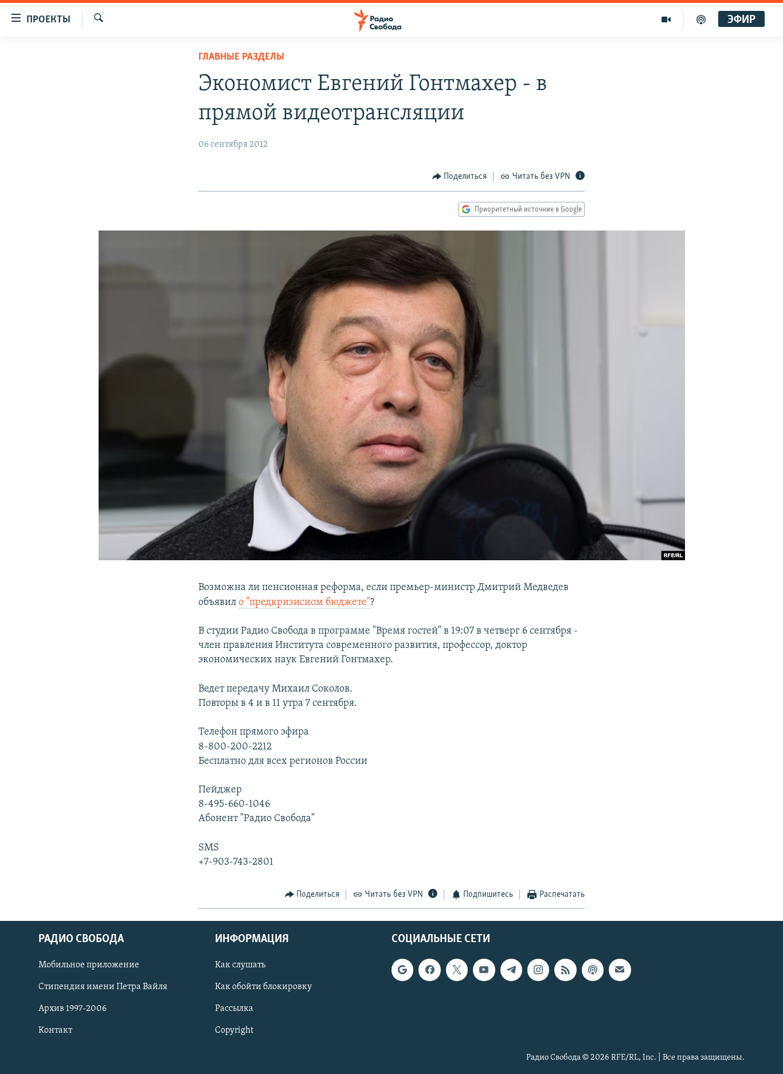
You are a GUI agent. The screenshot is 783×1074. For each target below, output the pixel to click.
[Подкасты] (593, 970)
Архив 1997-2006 (72, 1008)
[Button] (459, 176)
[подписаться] (620, 970)
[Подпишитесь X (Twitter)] (457, 970)
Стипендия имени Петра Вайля (102, 986)
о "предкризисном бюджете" (304, 602)
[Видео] (666, 19)
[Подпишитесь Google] (402, 970)
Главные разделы (241, 57)
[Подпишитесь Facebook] (429, 970)
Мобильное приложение (88, 965)
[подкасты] (701, 19)
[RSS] (565, 970)
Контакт (55, 1030)
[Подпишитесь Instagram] (538, 970)
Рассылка (234, 1008)
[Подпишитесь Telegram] (511, 970)
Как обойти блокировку (263, 986)
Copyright (234, 1030)
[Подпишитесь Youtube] (484, 970)
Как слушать (240, 965)
